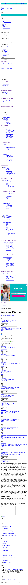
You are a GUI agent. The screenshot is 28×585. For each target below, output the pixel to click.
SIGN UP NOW (18, 296)
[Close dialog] (26, 285)
